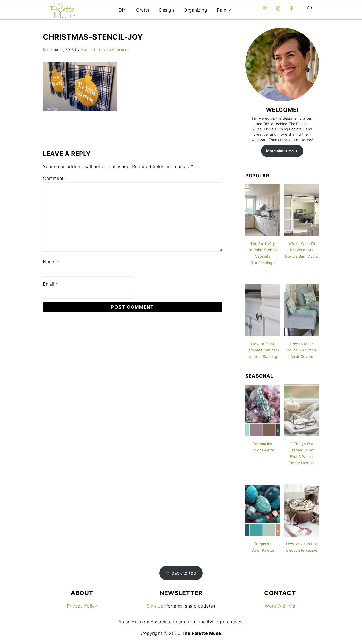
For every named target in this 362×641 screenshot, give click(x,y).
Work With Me (280, 605)
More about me (280, 151)
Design (166, 10)
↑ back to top (181, 572)
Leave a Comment (113, 50)
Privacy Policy (82, 605)
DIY (123, 10)
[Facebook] (291, 8)
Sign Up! (156, 605)
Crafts (142, 10)
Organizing (195, 10)
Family (224, 10)
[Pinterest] (265, 8)
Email (50, 284)
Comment (55, 178)
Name (51, 261)
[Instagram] (278, 8)
